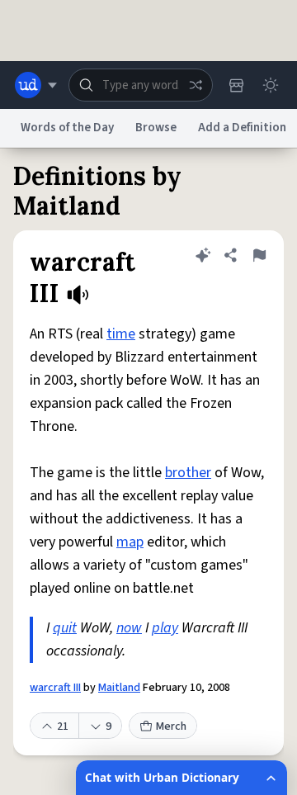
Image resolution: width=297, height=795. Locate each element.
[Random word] (195, 85)
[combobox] (140, 85)
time (120, 334)
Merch (171, 726)
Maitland (119, 687)
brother (188, 472)
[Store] (235, 85)
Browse (156, 127)
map (130, 542)
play (165, 628)
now (129, 628)
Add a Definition (242, 127)
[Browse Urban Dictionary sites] (36, 85)
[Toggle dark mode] (270, 85)
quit (65, 628)
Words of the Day (67, 127)
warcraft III (55, 687)
